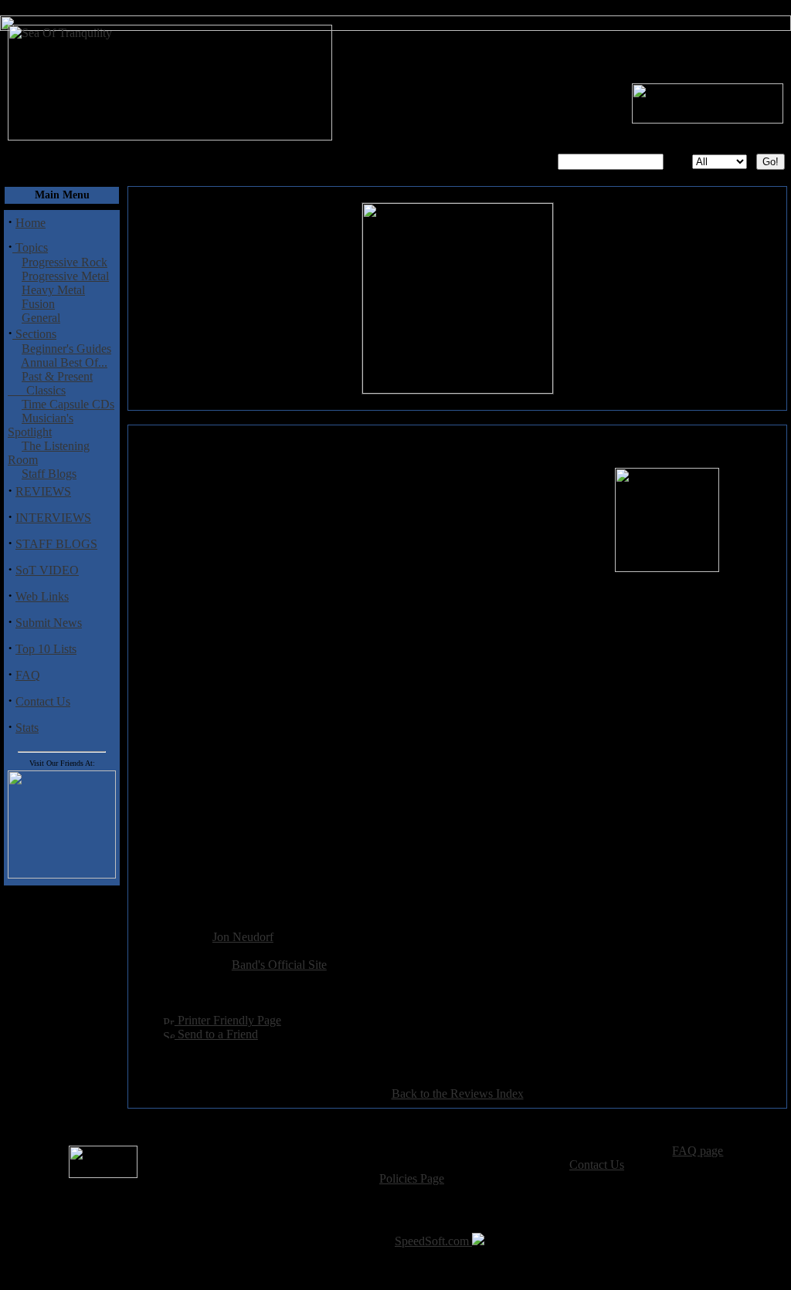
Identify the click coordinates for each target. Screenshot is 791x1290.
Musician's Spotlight (40, 424)
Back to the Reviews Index (458, 1093)
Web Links (42, 596)
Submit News (48, 622)
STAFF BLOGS (56, 543)
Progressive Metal (65, 276)
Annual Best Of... (64, 362)
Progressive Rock (64, 262)
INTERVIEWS (53, 517)
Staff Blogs (49, 473)
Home (30, 222)
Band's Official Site (279, 964)
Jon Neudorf (242, 936)
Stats (27, 727)
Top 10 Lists (45, 648)
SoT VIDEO (47, 570)
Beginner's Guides (66, 348)
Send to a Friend (216, 1034)
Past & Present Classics (50, 383)
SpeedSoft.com (433, 1241)
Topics (30, 247)
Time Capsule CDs (68, 404)
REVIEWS (43, 491)
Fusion (38, 303)
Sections (34, 333)
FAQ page (697, 1150)
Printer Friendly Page (228, 1020)
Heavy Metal (53, 289)
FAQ (27, 675)
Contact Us (42, 701)
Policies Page (411, 1178)
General (41, 317)
